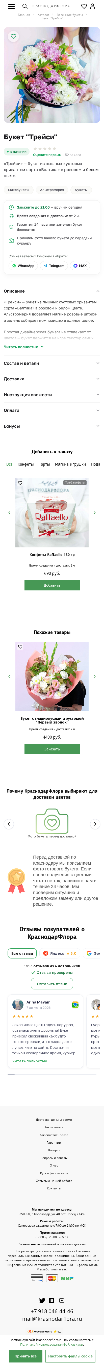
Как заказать (53, 1127)
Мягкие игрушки (70, 464)
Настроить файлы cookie (70, 1356)
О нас (54, 1165)
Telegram (56, 266)
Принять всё (26, 1356)
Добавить (52, 585)
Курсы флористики (54, 1173)
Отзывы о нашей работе (54, 1181)
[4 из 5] (49, 149)
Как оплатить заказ (54, 1135)
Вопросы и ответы (53, 1158)
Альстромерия (52, 190)
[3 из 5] (45, 149)
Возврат (54, 1150)
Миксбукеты (18, 190)
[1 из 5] (35, 149)
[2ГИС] (75, 1004)
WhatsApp (26, 266)
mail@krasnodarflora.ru (52, 1318)
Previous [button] (9, 512)
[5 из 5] (54, 149)
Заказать (52, 749)
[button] (11, 6)
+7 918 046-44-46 (52, 1311)
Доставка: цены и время (54, 1119)
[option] (52, 75)
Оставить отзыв (52, 983)
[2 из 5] (40, 149)
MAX (83, 266)
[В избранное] (13, 36)
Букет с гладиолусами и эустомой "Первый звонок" (52, 720)
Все (9, 464)
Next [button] (94, 512)
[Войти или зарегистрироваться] (93, 6)
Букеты (81, 190)
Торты (44, 464)
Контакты (54, 1188)
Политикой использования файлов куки (51, 1344)
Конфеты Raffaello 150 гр (52, 554)
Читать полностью (21, 346)
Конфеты (26, 464)
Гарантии (54, 1142)
